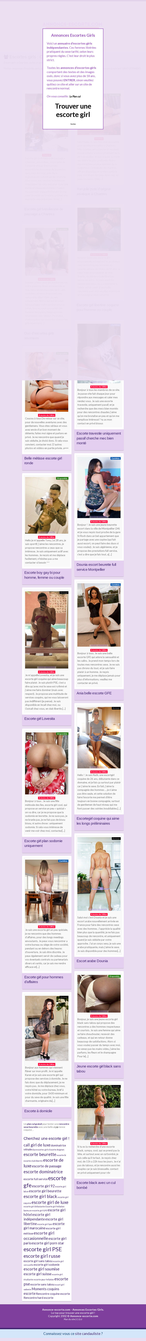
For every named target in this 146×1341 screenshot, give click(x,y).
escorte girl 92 (43, 1186)
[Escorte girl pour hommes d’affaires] (46, 892)
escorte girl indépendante (37, 1216)
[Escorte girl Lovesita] (46, 630)
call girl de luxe (37, 1144)
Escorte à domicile (38, 1111)
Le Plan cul (75, 96)
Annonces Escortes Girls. (88, 1309)
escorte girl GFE (39, 1210)
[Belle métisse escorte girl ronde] (46, 383)
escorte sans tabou (42, 1284)
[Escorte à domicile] (46, 1029)
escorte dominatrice (43, 1171)
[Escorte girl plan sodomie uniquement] (46, 764)
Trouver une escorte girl (73, 110)
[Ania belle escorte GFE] (99, 616)
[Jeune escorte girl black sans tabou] (99, 994)
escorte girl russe (42, 1256)
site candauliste (87, 1333)
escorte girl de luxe (50, 1202)
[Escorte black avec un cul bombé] (99, 1113)
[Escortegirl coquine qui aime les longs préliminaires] (99, 738)
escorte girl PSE (43, 1249)
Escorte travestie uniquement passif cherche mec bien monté (99, 438)
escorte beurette (40, 1154)
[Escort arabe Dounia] (99, 875)
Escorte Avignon (56, 1149)
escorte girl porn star (47, 1243)
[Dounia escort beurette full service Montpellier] (99, 488)
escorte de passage (46, 1166)
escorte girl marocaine (44, 1226)
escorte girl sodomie (47, 1264)
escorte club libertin (33, 1161)
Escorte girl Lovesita (39, 719)
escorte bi (61, 1155)
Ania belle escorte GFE (94, 693)
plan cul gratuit (34, 1123)
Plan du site (69, 1319)
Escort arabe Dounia (92, 961)
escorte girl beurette (45, 1191)
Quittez (73, 124)
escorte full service (36, 1179)
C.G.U (79, 1319)
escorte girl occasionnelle (39, 1236)
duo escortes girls (40, 1149)
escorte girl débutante (34, 1206)
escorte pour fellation (44, 1279)
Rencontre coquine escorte (53, 1293)
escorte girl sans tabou (38, 1261)
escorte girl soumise (42, 1268)
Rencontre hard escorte (38, 1297)
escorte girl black (40, 1196)
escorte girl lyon (44, 1224)
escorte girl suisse (38, 1274)
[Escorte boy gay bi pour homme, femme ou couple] (46, 506)
